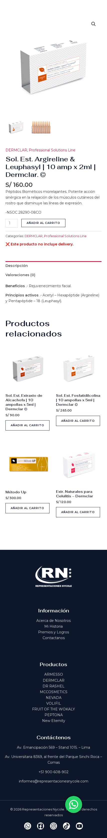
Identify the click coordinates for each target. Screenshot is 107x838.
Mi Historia (53, 626)
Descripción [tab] (16, 265)
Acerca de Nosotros (53, 620)
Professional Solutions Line (52, 150)
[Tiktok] (66, 825)
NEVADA (53, 697)
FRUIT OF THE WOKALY (53, 709)
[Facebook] (40, 825)
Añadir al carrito (43, 223)
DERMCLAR (16, 150)
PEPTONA (54, 715)
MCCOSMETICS (53, 692)
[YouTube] (79, 825)
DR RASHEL (53, 686)
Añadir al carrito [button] (27, 425)
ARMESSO (53, 674)
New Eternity (53, 720)
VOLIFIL (53, 703)
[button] (93, 24)
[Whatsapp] (27, 825)
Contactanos (54, 638)
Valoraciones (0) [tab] (20, 275)
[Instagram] (53, 825)
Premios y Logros (53, 632)
